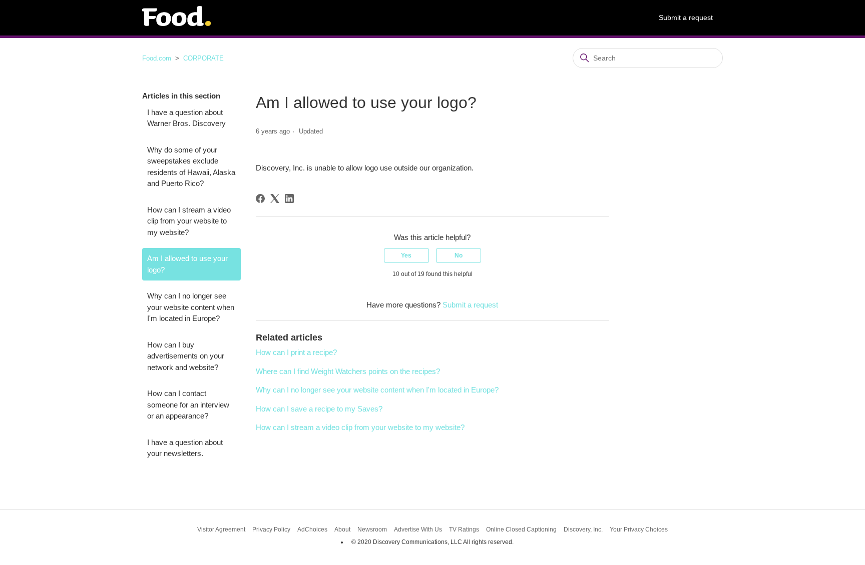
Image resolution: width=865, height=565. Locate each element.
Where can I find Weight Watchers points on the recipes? (348, 371)
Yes (406, 255)
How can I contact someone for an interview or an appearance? (188, 404)
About (342, 529)
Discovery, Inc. (583, 529)
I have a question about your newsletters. (185, 448)
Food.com (156, 58)
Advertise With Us (418, 529)
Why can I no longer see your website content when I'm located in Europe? (190, 307)
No (459, 255)
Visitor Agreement (221, 529)
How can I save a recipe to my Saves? (319, 408)
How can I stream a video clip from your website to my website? (189, 221)
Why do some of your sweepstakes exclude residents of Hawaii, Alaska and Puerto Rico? (191, 167)
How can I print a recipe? (296, 352)
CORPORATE (203, 58)
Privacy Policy (271, 529)
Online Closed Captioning (521, 529)
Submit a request (686, 18)
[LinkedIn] (289, 198)
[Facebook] (260, 198)
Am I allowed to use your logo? (187, 264)
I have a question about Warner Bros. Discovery (186, 118)
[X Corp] (274, 198)
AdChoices (312, 529)
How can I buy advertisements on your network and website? (185, 356)
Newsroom (372, 529)
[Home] (176, 23)
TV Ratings (464, 529)
